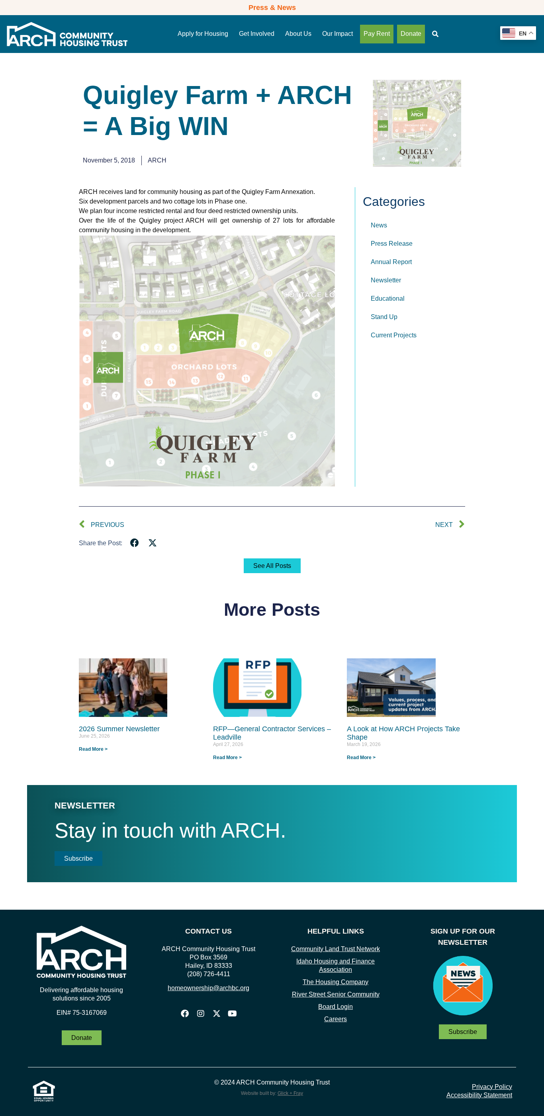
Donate (411, 33)
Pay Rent (377, 33)
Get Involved (256, 33)
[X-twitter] (217, 1014)
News (379, 225)
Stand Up (384, 316)
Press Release (392, 243)
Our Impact (337, 33)
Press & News (272, 8)
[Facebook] (185, 1014)
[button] (134, 543)
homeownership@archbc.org (208, 988)
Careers (335, 1019)
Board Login (335, 1006)
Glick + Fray (290, 1093)
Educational (388, 298)
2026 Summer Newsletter (119, 729)
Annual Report (391, 261)
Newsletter (386, 280)
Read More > (93, 749)
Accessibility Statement (479, 1095)
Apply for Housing (203, 33)
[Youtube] (233, 1014)
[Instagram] (201, 1014)
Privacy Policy (492, 1086)
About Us (298, 33)
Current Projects (394, 335)
